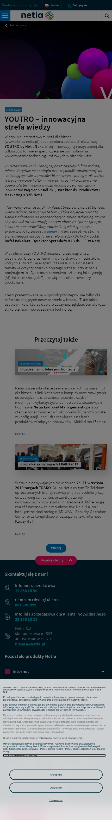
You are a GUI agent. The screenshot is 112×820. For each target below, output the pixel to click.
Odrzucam (56, 787)
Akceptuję (56, 774)
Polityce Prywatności (74, 710)
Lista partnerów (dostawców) (20, 755)
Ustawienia (56, 800)
